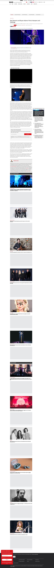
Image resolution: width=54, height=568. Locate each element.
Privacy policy (37, 559)
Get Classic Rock (38, 14)
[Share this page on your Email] (15, 26)
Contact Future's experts (22, 559)
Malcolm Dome (19, 25)
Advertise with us (37, 561)
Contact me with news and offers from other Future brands (7, 557)
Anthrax (27, 168)
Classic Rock (23, 25)
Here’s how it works (30, 28)
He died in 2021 (28, 171)
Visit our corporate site (35, 554)
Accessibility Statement (21, 561)
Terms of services (20, 136)
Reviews (15, 25)
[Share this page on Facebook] (10, 26)
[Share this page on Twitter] (11, 26)
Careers (28, 561)
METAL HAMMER (30, 0)
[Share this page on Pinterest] (12, 26)
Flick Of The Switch (24, 14)
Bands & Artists (12, 18)
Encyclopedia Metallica (13, 166)
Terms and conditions (29, 559)
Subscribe (36, 2)
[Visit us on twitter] (31, 2)
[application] (21, 75)
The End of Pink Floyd (17, 14)
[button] (43, 2)
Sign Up (7, 559)
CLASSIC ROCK (25, 0)
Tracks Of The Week (31, 14)
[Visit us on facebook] (30, 2)
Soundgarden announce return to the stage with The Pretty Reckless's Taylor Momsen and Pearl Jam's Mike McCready (39, 136)
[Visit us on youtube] (33, 2)
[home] (10, 4)
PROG (33, 0)
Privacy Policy (9, 562)
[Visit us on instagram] (32, 2)
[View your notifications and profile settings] (41, 2)
